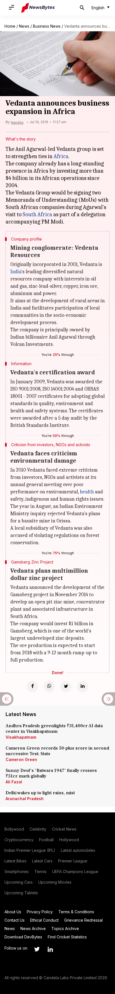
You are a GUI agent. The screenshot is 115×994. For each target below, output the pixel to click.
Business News (47, 26)
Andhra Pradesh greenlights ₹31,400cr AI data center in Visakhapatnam (54, 728)
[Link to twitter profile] (37, 949)
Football (46, 839)
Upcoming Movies (54, 882)
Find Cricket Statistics (67, 936)
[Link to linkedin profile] (50, 949)
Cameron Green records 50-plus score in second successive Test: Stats (57, 751)
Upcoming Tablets (21, 892)
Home (9, 26)
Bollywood (14, 829)
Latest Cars (42, 861)
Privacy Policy (40, 911)
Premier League (72, 861)
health (87, 492)
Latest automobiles (78, 850)
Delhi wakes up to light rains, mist (40, 793)
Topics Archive (65, 928)
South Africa (37, 214)
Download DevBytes (23, 936)
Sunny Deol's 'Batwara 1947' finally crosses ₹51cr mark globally (51, 773)
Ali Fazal (14, 781)
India (15, 272)
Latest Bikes (15, 861)
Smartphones (16, 871)
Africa (61, 156)
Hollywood (69, 839)
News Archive (33, 928)
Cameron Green (21, 759)
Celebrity (38, 829)
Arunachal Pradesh (25, 798)
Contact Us (14, 920)
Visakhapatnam (21, 737)
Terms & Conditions (76, 911)
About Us (12, 911)
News (24, 26)
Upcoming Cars (18, 882)
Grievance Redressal (83, 920)
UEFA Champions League (75, 871)
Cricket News (64, 829)
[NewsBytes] (38, 8)
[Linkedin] (82, 686)
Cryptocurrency (18, 839)
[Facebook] (32, 686)
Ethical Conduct (44, 920)
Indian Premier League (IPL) (29, 850)
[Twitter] (65, 686)
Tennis (40, 871)
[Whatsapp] (49, 686)
